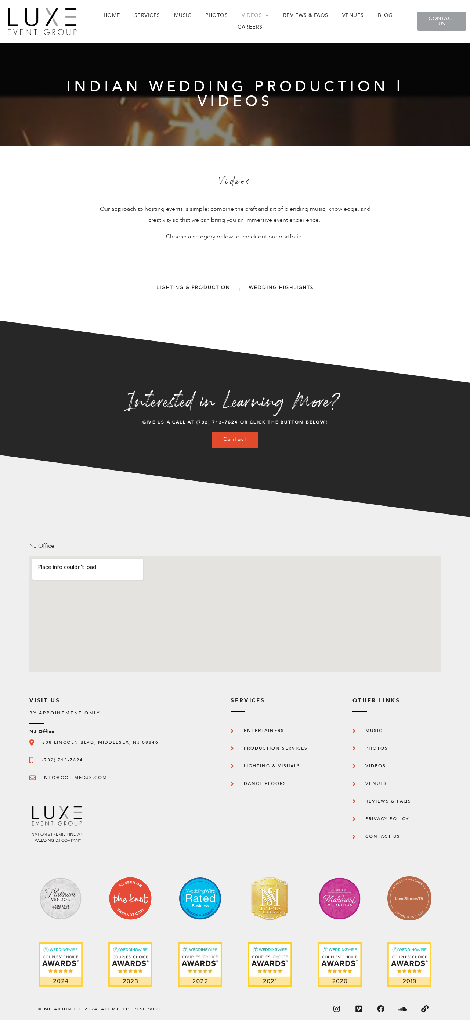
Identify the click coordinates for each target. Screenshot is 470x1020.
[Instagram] (337, 1009)
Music (183, 15)
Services (147, 15)
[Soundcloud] (403, 1009)
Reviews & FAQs (305, 15)
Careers (250, 27)
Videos (252, 15)
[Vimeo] (359, 1009)
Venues (353, 15)
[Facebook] (381, 1009)
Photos (216, 15)
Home (112, 15)
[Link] (425, 1009)
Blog (385, 15)
